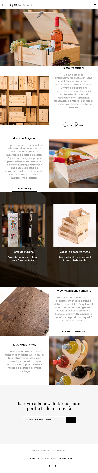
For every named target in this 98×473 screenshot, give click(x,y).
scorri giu (49, 46)
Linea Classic (74, 252)
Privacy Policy (59, 450)
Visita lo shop (24, 188)
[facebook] (44, 466)
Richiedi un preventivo (73, 331)
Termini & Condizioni (40, 450)
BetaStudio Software (60, 458)
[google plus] (55, 466)
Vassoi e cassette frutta (23, 252)
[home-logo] (17, 4)
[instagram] (50, 466)
